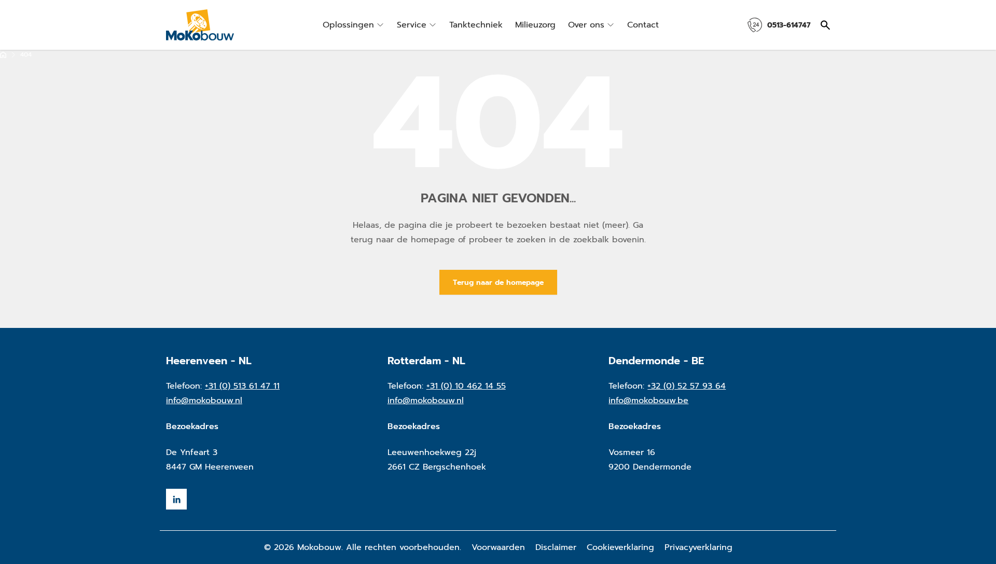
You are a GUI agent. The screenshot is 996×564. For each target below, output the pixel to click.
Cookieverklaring (620, 547)
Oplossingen (348, 25)
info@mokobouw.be (648, 400)
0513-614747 (788, 25)
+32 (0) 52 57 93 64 (686, 386)
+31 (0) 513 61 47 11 (242, 386)
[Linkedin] (176, 499)
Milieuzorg (535, 25)
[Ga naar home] (3, 54)
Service (411, 25)
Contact (643, 25)
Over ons (586, 25)
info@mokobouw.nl (204, 400)
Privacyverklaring (698, 547)
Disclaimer (555, 547)
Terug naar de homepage (498, 282)
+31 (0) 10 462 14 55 (466, 386)
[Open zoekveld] (825, 25)
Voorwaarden (498, 547)
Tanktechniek (476, 25)
